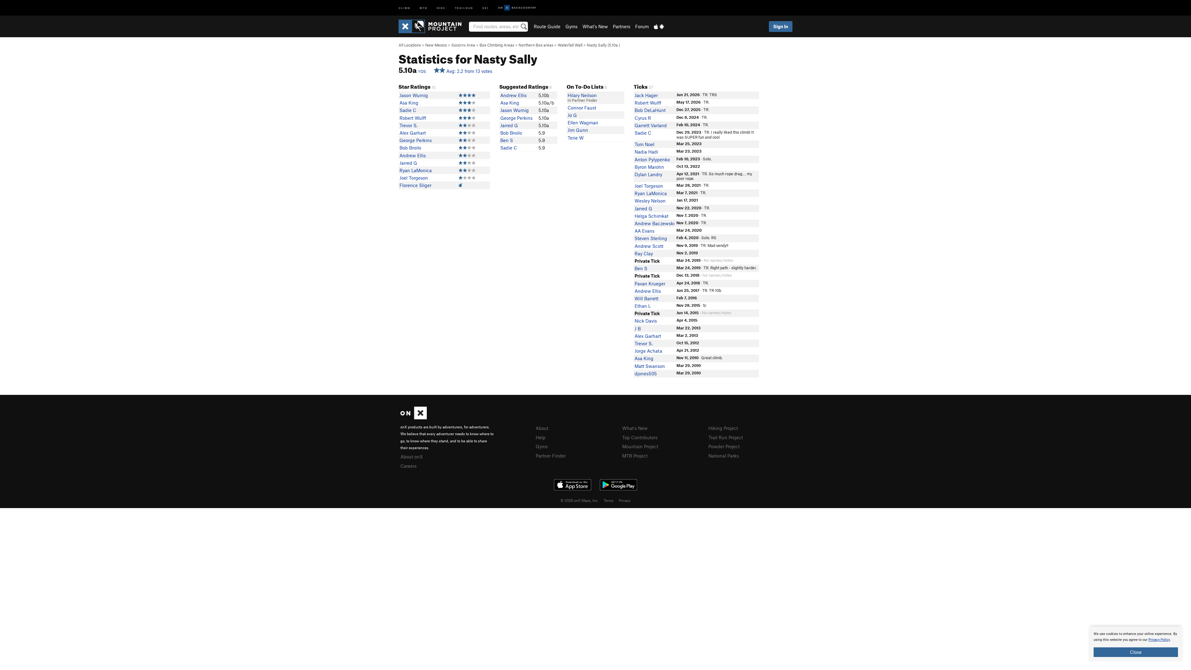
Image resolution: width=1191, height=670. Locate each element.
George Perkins (415, 140)
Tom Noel (644, 144)
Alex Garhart (412, 133)
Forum (642, 26)
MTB (423, 8)
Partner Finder (551, 455)
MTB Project (635, 455)
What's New (595, 26)
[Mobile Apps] (659, 26)
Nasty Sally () (603, 44)
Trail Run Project (725, 437)
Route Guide (547, 26)
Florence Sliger (415, 185)
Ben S (506, 140)
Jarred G (408, 163)
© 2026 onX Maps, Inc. (579, 500)
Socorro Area (463, 44)
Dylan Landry (648, 174)
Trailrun (464, 8)
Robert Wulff (412, 118)
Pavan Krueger (650, 283)
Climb (404, 8)
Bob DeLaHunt (650, 110)
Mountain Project (640, 446)
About (542, 428)
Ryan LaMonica (415, 170)
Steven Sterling (651, 238)
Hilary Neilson (582, 95)
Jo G (572, 115)
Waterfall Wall (570, 44)
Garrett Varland (651, 125)
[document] (1136, 644)
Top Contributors (640, 437)
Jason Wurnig (413, 95)
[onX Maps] (413, 417)
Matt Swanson (650, 366)
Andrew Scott (649, 246)
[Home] (433, 26)
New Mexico (436, 44)
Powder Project (724, 446)
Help (541, 437)
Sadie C (407, 110)
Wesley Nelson (650, 200)
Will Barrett (646, 298)
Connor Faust (582, 107)
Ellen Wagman (583, 122)
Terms (608, 500)
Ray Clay (644, 253)
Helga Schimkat (651, 216)
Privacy (625, 500)
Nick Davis (646, 321)
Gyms (571, 26)
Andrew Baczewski (655, 223)
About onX (411, 456)
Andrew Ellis (412, 155)
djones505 (646, 373)
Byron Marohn (649, 167)
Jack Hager (646, 95)
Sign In (780, 26)
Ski (485, 8)
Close (1136, 652)
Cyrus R (643, 118)
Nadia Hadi (646, 151)
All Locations (410, 44)
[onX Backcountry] (517, 8)
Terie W (576, 138)
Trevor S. (408, 125)
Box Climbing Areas (497, 44)
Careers (408, 466)
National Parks (723, 455)
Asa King (408, 102)
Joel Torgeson (413, 178)
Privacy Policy (1159, 640)
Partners (621, 26)
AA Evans (644, 231)
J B (638, 328)
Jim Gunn (578, 130)
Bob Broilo (410, 147)
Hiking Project (723, 428)
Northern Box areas (536, 44)
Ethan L (643, 306)
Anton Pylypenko (652, 159)
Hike (441, 8)
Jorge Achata (648, 351)
